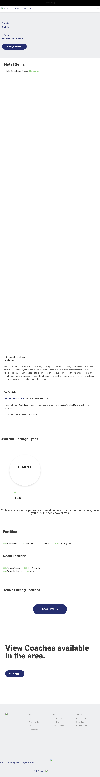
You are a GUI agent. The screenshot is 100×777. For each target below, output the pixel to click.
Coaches (32, 726)
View (32, 571)
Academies (33, 730)
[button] (98, 8)
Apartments (34, 722)
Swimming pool (64, 544)
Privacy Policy (82, 718)
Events (32, 714)
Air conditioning (13, 568)
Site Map (80, 722)
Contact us (57, 718)
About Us (56, 714)
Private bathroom (14, 571)
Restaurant (45, 544)
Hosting (56, 722)
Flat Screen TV (34, 568)
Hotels (31, 718)
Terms (79, 714)
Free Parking (12, 544)
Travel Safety (58, 726)
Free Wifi (29, 544)
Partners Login (82, 726)
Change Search (14, 46)
